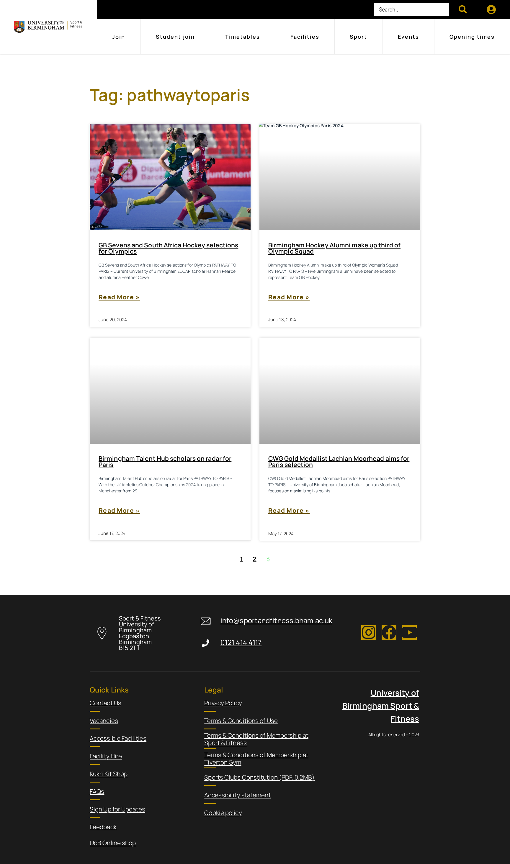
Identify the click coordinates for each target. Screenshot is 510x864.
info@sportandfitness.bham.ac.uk (276, 620)
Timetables (242, 36)
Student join (175, 36)
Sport (358, 36)
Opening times (472, 36)
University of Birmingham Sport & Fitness (380, 705)
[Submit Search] (463, 9)
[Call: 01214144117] (205, 643)
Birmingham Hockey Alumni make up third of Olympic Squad (334, 248)
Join (118, 36)
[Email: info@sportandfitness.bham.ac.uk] (205, 621)
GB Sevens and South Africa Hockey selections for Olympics (168, 248)
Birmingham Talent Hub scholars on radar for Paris (165, 461)
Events (408, 36)
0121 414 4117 (240, 642)
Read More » (119, 297)
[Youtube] (409, 632)
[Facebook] (389, 632)
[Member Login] (491, 9)
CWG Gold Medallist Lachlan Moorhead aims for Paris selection (338, 461)
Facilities (304, 36)
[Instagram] (368, 632)
